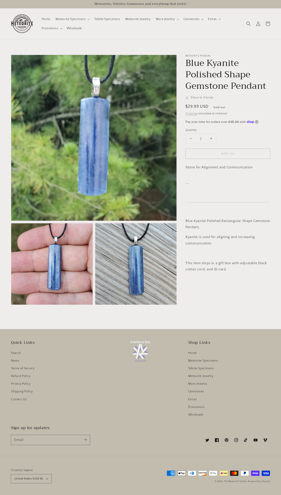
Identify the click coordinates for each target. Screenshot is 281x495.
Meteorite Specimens (203, 360)
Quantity (191, 129)
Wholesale (195, 415)
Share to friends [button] (202, 97)
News (15, 360)
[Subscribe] (85, 440)
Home (192, 353)
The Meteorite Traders (235, 481)
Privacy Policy (21, 384)
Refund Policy (21, 376)
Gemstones (196, 391)
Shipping (191, 113)
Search (16, 353)
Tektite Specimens (201, 368)
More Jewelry (197, 384)
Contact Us (19, 399)
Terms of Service (23, 368)
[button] (248, 24)
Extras (192, 399)
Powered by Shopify (259, 481)
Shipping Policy (22, 391)
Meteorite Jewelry (200, 376)
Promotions (196, 407)
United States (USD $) (28, 478)
